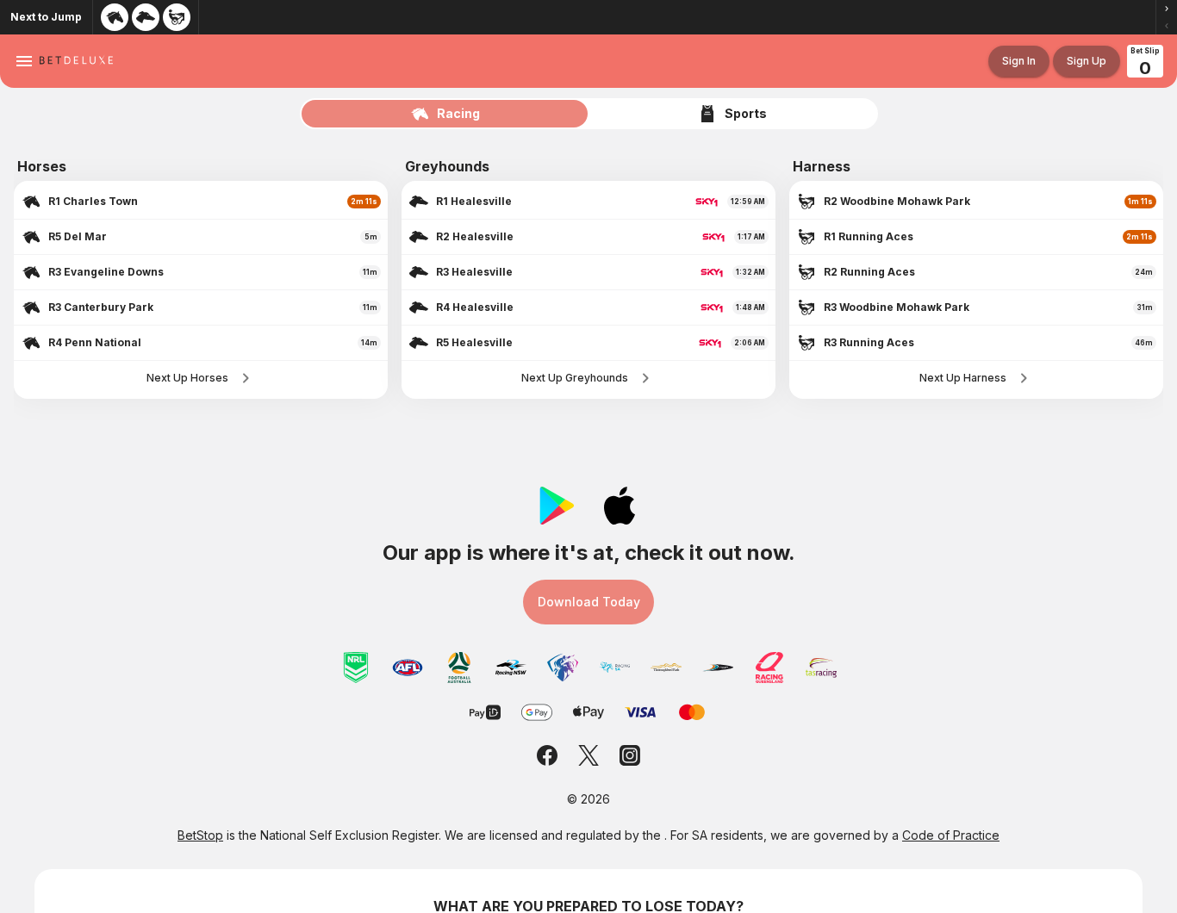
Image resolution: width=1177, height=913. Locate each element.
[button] (1166, 8)
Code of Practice (951, 835)
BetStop (200, 835)
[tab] (445, 113)
